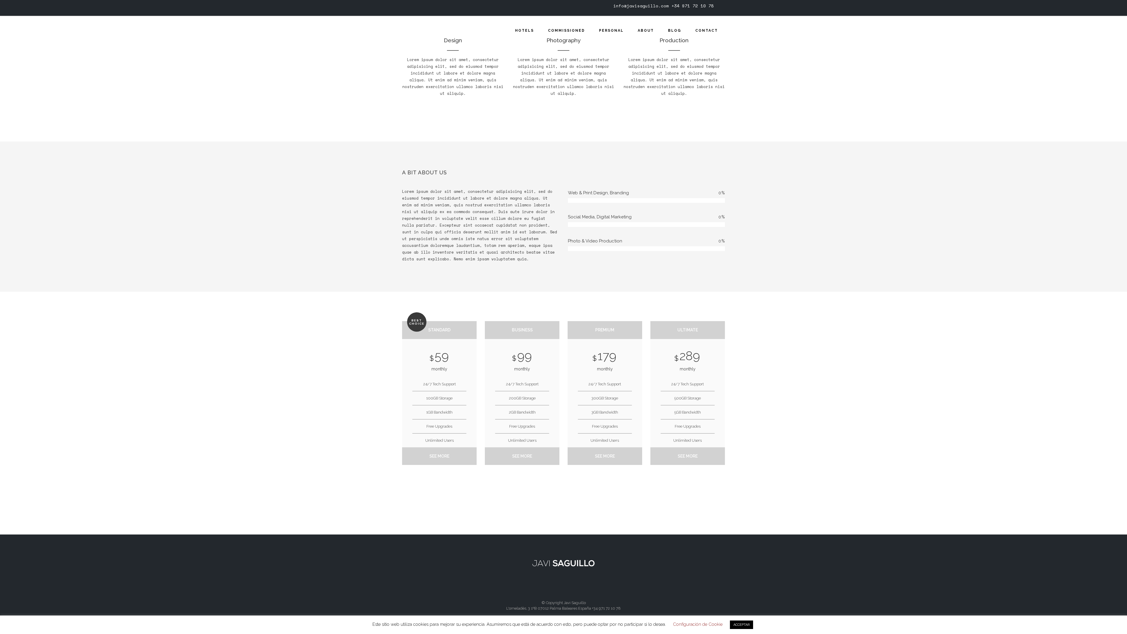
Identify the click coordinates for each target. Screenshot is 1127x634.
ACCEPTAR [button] (741, 625)
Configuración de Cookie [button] (698, 624)
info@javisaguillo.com (641, 6)
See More (439, 456)
